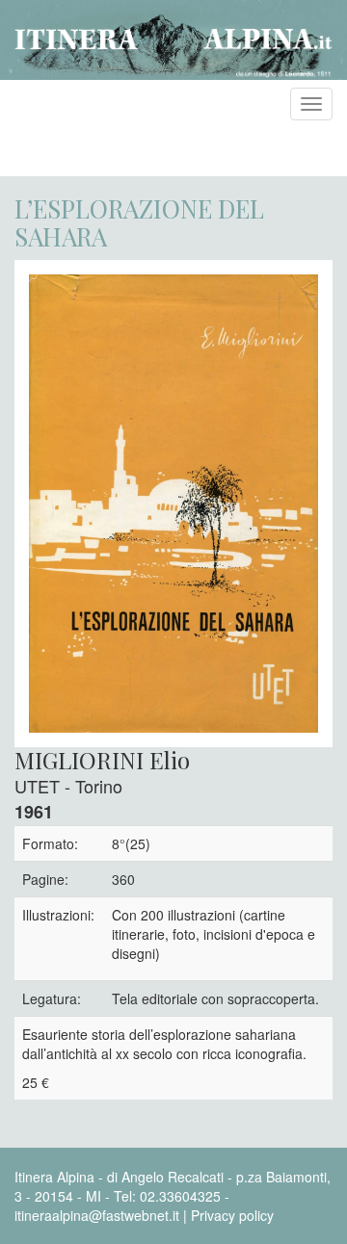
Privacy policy (232, 1215)
